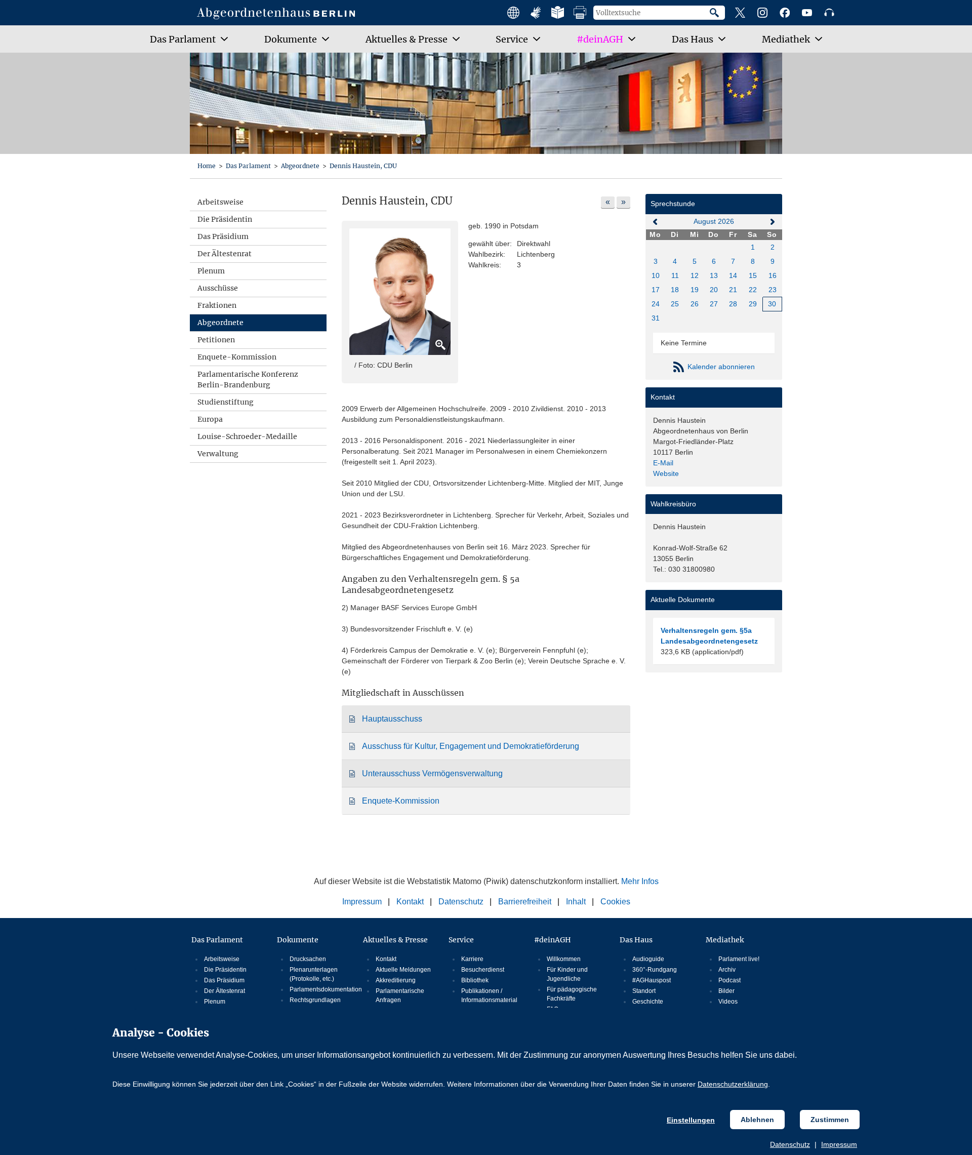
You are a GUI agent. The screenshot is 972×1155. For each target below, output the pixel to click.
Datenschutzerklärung (733, 1084)
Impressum (839, 1144)
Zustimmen (830, 1120)
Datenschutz (790, 1144)
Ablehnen (757, 1120)
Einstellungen (691, 1120)
